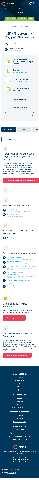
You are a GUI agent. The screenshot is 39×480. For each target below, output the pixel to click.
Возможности (19, 380)
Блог (19, 390)
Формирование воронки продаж (19, 433)
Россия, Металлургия (14, 257)
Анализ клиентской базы (19, 439)
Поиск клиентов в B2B (19, 422)
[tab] (8, 129)
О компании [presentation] (8, 129)
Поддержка (19, 401)
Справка (19, 398)
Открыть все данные (19, 100)
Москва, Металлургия (14, 262)
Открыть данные (20, 72)
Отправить (9, 115)
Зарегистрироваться (14, 318)
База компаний (23, 27)
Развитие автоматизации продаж (19, 436)
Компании (19, 418)
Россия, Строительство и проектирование (21, 266)
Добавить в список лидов (19, 107)
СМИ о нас (19, 387)
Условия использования (19, 407)
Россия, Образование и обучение (18, 280)
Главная (13, 27)
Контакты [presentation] (24, 129)
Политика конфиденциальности (19, 411)
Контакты (19, 404)
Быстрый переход (10, 139)
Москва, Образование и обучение (18, 286)
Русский (33, 3)
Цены (19, 383)
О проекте (19, 377)
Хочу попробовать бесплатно (17, 355)
